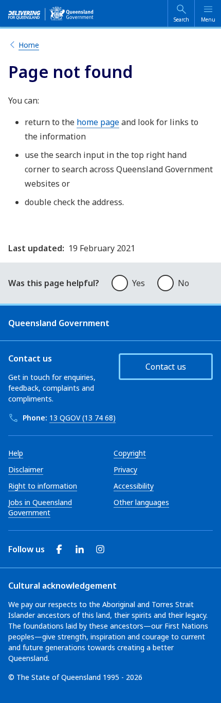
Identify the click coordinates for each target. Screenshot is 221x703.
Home (29, 45)
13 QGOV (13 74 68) (82, 418)
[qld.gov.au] (51, 13)
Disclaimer (25, 469)
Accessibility (134, 486)
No (183, 283)
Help (15, 453)
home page (98, 122)
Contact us (165, 366)
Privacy (125, 469)
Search (181, 19)
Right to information (42, 486)
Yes (138, 283)
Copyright (130, 453)
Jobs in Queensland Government (40, 507)
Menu (208, 19)
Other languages (141, 502)
